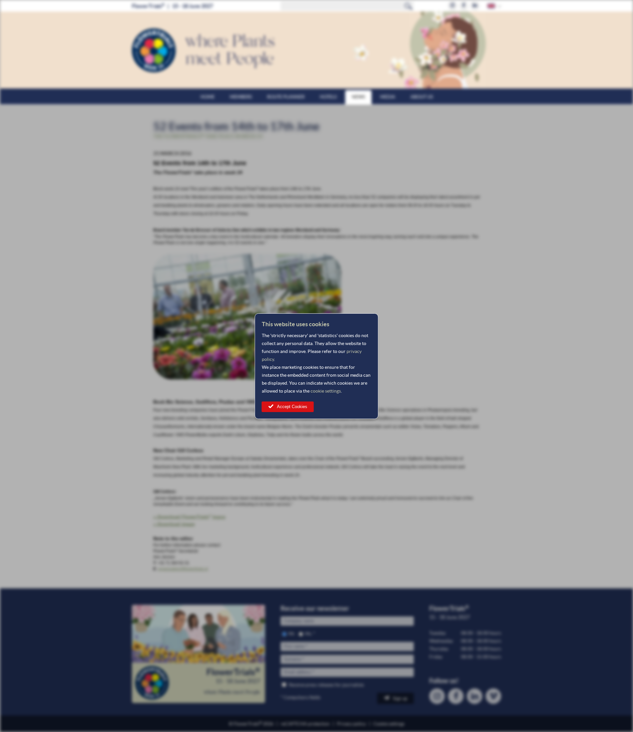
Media (387, 96)
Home (207, 96)
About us (421, 96)
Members (241, 96)
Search (408, 6)
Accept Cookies (292, 406)
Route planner (286, 96)
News (358, 96)
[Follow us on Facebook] (463, 6)
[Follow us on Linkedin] (475, 6)
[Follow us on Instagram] (452, 6)
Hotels (328, 96)
